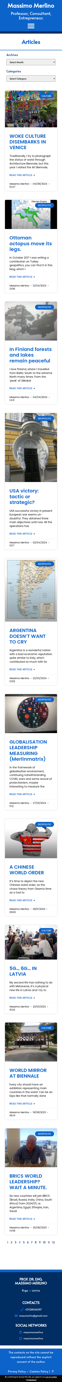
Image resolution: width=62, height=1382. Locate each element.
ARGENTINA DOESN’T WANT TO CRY (27, 636)
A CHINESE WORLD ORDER (26, 870)
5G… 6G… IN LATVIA (23, 971)
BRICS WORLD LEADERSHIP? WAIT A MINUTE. (28, 1182)
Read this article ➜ (22, 175)
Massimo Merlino (31, 5)
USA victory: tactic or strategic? (24, 496)
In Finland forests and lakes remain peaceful (30, 355)
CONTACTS (31, 1302)
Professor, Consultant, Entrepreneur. (31, 15)
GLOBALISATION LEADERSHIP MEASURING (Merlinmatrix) (28, 750)
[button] (31, 25)
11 (49, 1242)
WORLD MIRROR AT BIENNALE (28, 1073)
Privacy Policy (17, 1371)
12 (53, 1242)
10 (44, 1242)
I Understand (31, 1380)
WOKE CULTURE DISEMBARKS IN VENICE (27, 142)
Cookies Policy (39, 1371)
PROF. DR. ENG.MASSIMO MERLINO (31, 1281)
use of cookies (51, 1377)
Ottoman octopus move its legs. (30, 243)
